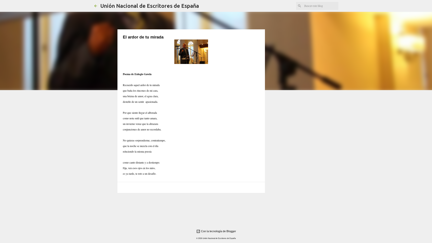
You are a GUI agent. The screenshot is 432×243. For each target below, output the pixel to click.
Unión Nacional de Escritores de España (149, 6)
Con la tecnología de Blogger (218, 231)
